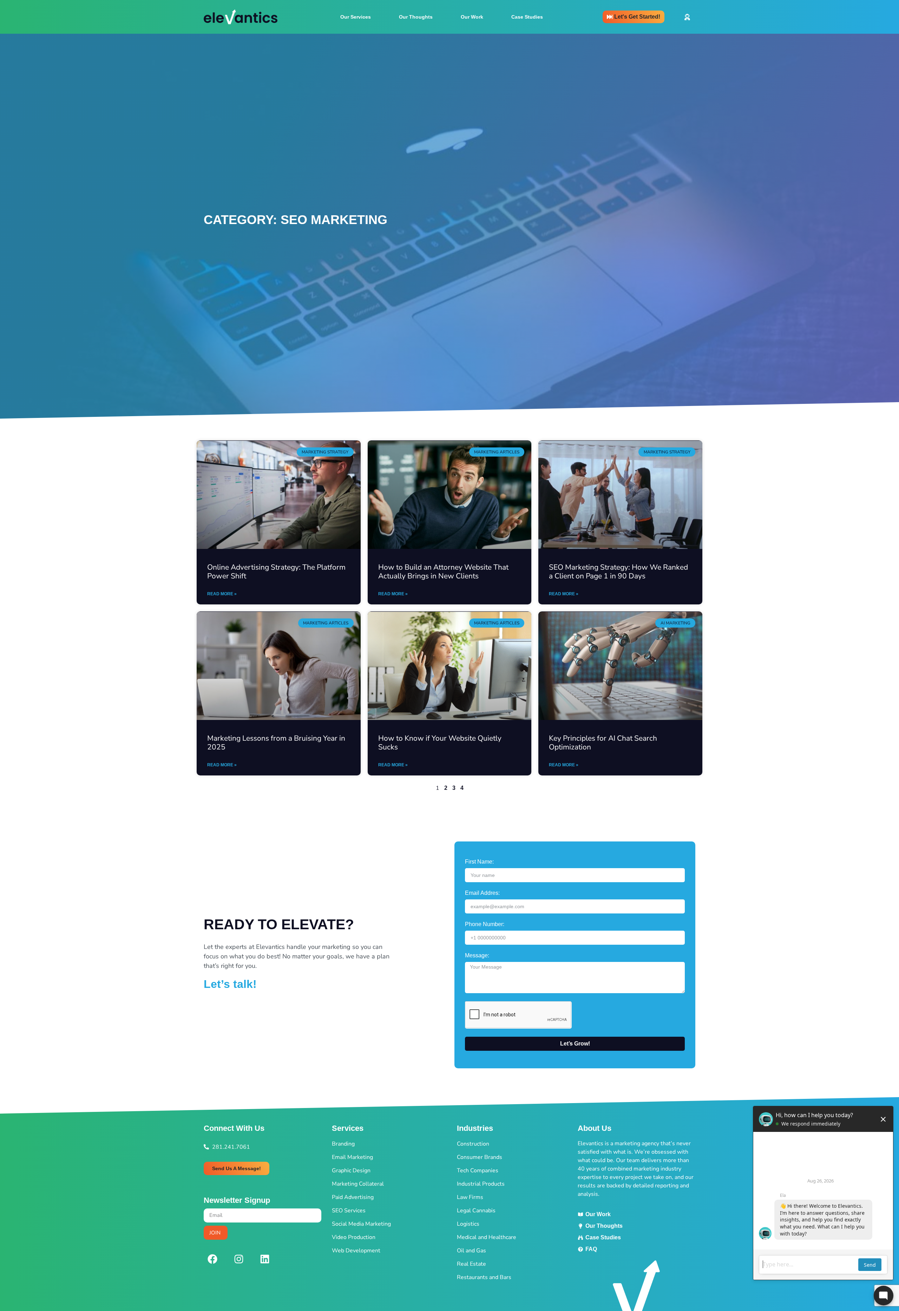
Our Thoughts (416, 17)
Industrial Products (481, 1184)
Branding (343, 1144)
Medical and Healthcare (486, 1237)
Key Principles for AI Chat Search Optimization (603, 742)
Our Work (472, 17)
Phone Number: (484, 924)
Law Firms (470, 1197)
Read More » (222, 593)
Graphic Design (351, 1170)
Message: (477, 955)
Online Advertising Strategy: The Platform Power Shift (276, 571)
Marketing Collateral (358, 1184)
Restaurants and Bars (484, 1277)
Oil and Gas (471, 1250)
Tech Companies (477, 1170)
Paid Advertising (353, 1197)
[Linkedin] (265, 1259)
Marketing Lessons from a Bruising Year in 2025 (276, 742)
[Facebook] (212, 1259)
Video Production (353, 1237)
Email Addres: (482, 893)
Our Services (355, 17)
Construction (473, 1144)
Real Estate (471, 1264)
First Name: (479, 862)
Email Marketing (352, 1157)
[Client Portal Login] (687, 16)
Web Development (356, 1250)
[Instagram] (238, 1259)
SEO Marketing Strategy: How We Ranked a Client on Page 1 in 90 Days (618, 571)
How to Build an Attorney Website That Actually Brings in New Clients (443, 571)
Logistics (468, 1224)
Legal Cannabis (476, 1210)
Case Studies (527, 17)
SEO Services (349, 1210)
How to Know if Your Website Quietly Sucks (439, 742)
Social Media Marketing (361, 1224)
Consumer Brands (479, 1157)
